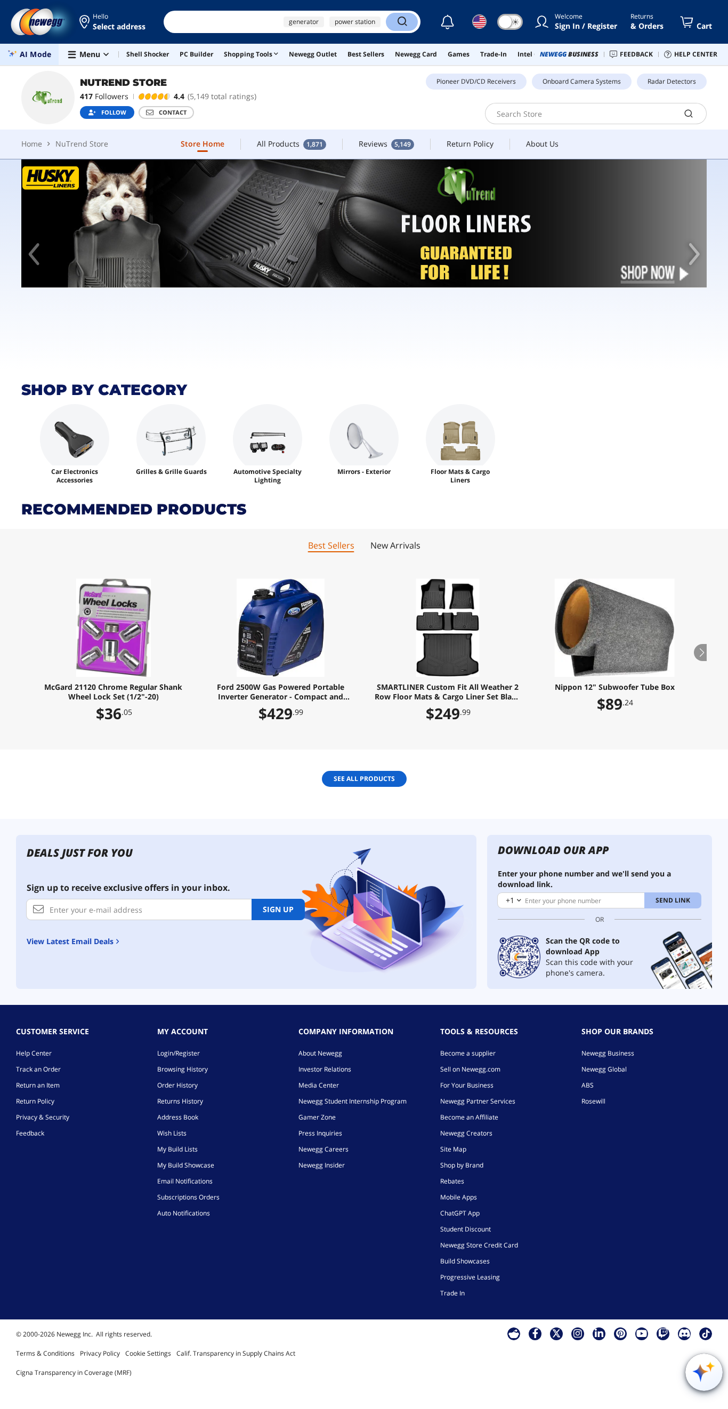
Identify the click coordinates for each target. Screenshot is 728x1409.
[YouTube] (641, 1333)
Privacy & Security (42, 1117)
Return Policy (35, 1101)
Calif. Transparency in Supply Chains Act (235, 1353)
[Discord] (684, 1333)
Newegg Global (604, 1069)
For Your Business (467, 1085)
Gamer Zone (317, 1117)
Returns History (180, 1101)
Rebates (452, 1181)
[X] (556, 1333)
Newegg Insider (321, 1165)
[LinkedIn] (599, 1333)
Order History (177, 1085)
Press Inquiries (320, 1133)
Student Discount (465, 1229)
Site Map (453, 1149)
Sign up (278, 909)
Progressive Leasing (470, 1277)
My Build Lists (177, 1149)
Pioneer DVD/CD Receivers (476, 81)
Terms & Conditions (45, 1353)
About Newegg (320, 1053)
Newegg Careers (323, 1149)
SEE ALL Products (364, 778)
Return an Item (38, 1085)
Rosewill (593, 1101)
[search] (689, 113)
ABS (587, 1085)
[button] (113, 22)
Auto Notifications (183, 1213)
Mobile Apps (458, 1197)
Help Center (34, 1053)
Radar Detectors (672, 81)
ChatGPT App (460, 1213)
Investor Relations (324, 1069)
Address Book (177, 1117)
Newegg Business (607, 1053)
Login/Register (178, 1053)
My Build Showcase (185, 1165)
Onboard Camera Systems (582, 81)
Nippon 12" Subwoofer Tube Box (615, 687)
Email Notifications (185, 1181)
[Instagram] (577, 1333)
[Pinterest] (620, 1333)
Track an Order (38, 1069)
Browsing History (182, 1069)
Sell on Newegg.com (470, 1069)
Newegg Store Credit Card (479, 1245)
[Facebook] (535, 1333)
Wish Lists (172, 1133)
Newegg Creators (466, 1133)
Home (31, 144)
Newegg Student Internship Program (352, 1101)
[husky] (364, 223)
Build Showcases (465, 1261)
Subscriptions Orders (188, 1197)
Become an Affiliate (469, 1117)
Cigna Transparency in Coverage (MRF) (74, 1372)
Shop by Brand (461, 1165)
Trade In (452, 1293)
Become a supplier (468, 1053)
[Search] (402, 22)
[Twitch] (663, 1333)
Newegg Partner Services (477, 1101)
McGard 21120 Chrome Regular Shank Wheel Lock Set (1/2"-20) (113, 692)
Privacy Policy (100, 1353)
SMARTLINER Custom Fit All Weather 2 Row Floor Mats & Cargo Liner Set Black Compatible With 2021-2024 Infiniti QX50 (447, 692)
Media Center (318, 1085)
